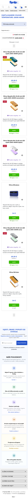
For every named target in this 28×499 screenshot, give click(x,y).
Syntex (2, 10)
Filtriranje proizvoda (8, 24)
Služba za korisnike (7, 471)
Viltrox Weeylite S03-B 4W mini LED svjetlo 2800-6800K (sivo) (14, 228)
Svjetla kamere (13, 10)
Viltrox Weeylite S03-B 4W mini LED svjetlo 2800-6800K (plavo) (14, 52)
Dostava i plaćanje (7, 476)
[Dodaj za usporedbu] (22, 66)
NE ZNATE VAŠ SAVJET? (7, 486)
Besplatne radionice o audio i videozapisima (11, 336)
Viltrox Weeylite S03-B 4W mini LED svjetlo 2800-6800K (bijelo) (14, 141)
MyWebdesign (21, 493)
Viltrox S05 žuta (14, 272)
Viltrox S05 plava (14, 185)
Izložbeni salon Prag (8, 481)
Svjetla (7, 10)
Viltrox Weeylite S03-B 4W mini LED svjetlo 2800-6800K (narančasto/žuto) (14, 97)
